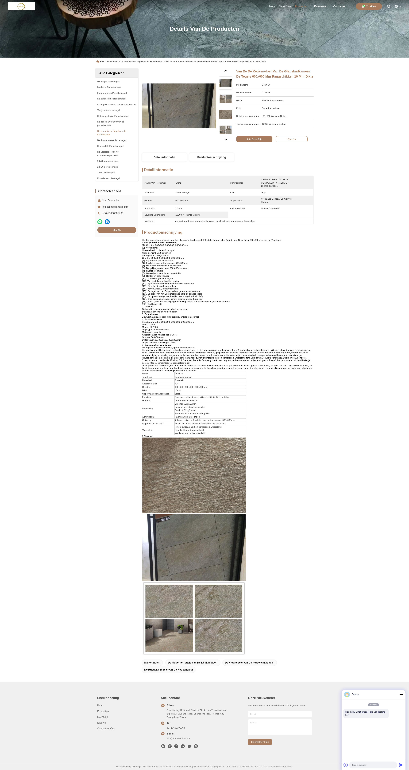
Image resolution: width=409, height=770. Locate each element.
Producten (112, 61)
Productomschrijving (211, 157)
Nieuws (101, 722)
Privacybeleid (123, 766)
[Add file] (345, 764)
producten (301, 6)
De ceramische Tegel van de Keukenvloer (141, 61)
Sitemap (136, 766)
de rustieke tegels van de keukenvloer (168, 669)
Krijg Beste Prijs (254, 139)
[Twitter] (169, 747)
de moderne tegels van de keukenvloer (192, 662)
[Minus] (401, 694)
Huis (272, 6)
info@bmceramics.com (115, 206)
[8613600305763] (189, 747)
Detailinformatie (164, 157)
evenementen (321, 6)
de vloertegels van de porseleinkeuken (249, 662)
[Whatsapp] (100, 222)
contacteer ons (341, 6)
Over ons (102, 717)
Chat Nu (117, 230)
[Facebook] (176, 747)
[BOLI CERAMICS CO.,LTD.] (21, 6)
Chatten (371, 6)
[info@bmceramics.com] (196, 747)
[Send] (401, 764)
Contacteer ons (106, 728)
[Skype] (107, 222)
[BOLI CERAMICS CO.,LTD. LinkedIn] (183, 747)
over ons (285, 6)
